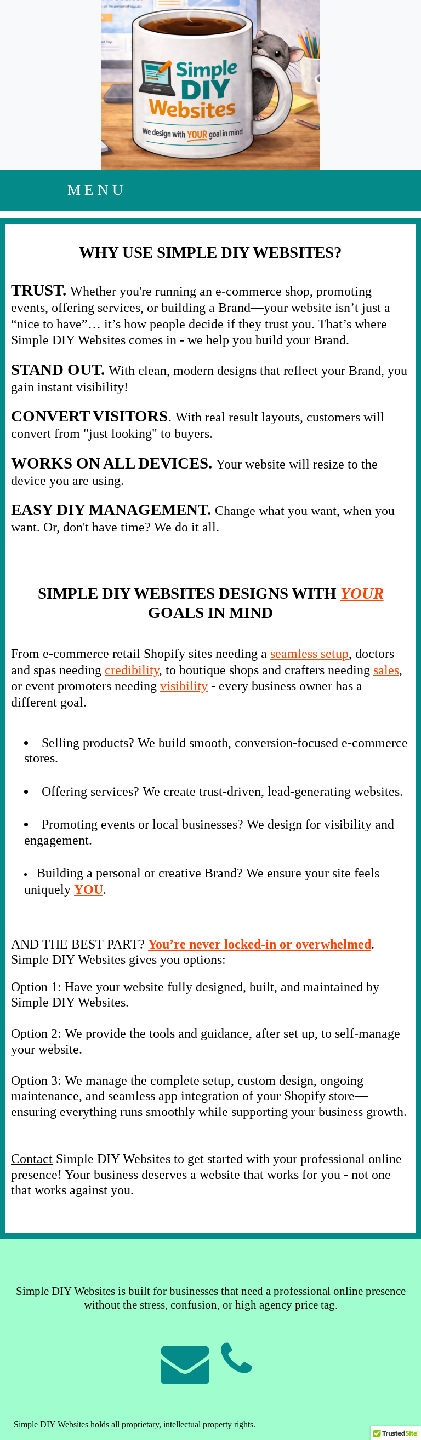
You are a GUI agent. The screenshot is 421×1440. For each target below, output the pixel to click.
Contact (32, 1159)
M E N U (95, 190)
